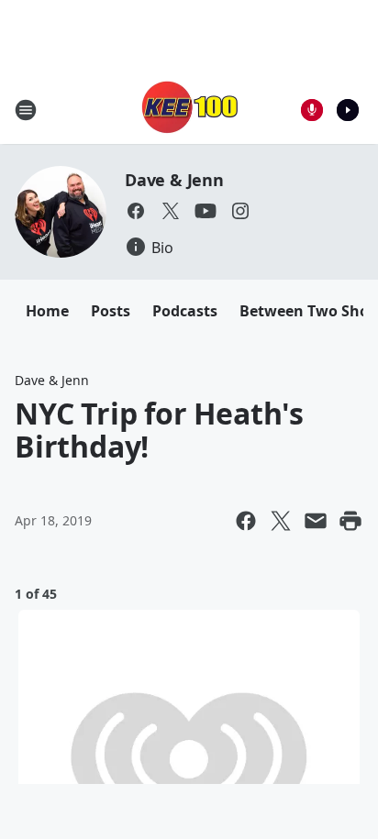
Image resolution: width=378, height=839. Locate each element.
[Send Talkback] (312, 110)
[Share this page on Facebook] (246, 521)
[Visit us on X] (171, 211)
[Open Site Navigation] (26, 110)
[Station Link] (189, 109)
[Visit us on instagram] (240, 211)
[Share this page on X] (281, 521)
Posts (110, 311)
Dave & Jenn (174, 180)
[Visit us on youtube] (206, 211)
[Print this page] (350, 521)
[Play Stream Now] (348, 110)
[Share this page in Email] (315, 521)
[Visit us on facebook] (136, 211)
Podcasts (184, 311)
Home (47, 311)
